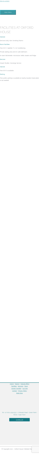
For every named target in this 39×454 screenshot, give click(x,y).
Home (12, 384)
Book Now (19, 393)
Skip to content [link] (4, 1)
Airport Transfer (16, 388)
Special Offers (25, 384)
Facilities (14, 386)
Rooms (17, 384)
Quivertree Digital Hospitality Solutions (19, 451)
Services (20, 386)
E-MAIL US (19, 419)
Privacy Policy (22, 391)
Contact (14, 391)
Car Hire (25, 388)
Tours (26, 386)
